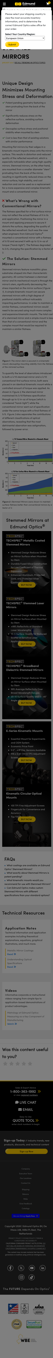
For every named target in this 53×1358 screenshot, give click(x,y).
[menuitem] (5, 3)
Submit (12, 44)
